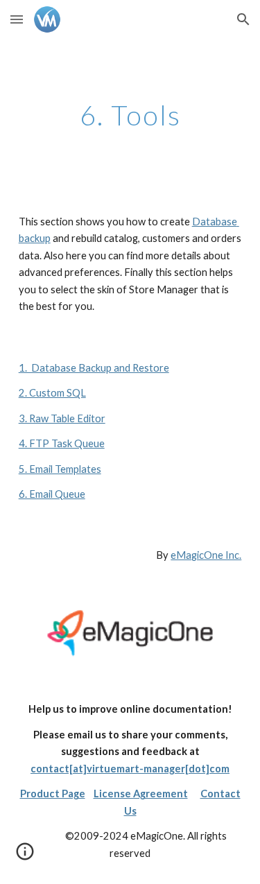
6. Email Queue (52, 494)
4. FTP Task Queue (62, 443)
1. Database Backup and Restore (94, 368)
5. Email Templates (60, 469)
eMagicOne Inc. (206, 555)
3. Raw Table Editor (62, 418)
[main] (130, 115)
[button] (16, 19)
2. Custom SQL (52, 393)
